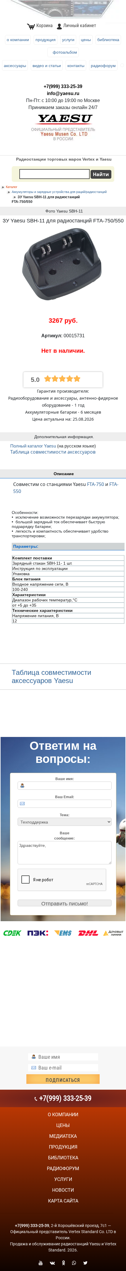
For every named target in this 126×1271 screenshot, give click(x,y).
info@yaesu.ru (63, 93)
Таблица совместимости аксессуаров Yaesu (51, 676)
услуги (63, 1179)
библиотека (63, 1158)
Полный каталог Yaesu (33, 445)
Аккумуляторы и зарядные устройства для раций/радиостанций (59, 192)
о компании (63, 1114)
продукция (63, 1147)
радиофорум (63, 1168)
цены (63, 1125)
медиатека (63, 1136)
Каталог (11, 187)
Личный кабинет (79, 25)
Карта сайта (63, 1201)
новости (63, 1190)
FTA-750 (95, 484)
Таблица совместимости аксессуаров (53, 452)
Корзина (44, 25)
